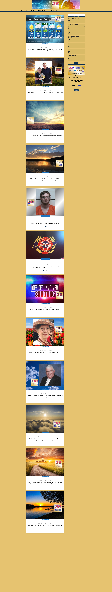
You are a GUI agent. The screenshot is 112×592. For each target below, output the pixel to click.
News (25, 10)
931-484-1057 (78, 85)
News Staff (40, 393)
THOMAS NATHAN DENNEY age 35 (45, 175)
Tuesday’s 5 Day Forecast (45, 46)
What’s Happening (31, 10)
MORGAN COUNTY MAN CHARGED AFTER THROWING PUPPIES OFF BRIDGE (45, 218)
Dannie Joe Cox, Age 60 (45, 435)
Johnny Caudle (40, 47)
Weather (47, 43)
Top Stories (48, 215)
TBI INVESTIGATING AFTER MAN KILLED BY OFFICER (45, 306)
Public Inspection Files (53, 10)
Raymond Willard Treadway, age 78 (45, 132)
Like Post (45, 47)
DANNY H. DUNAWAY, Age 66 (45, 522)
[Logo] (55, 5)
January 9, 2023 (44, 43)
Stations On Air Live (40, 10)
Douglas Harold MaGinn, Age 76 (45, 392)
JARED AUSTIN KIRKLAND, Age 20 (45, 479)
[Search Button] (84, 15)
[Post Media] (45, 29)
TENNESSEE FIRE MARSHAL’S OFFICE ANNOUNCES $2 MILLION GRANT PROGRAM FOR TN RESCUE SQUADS (45, 262)
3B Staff (40, 90)
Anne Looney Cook (45, 349)
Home (22, 10)
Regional (46, 215)
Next (49, 537)
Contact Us (46, 10)
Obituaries (47, 86)
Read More (44, 53)
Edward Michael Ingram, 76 (45, 89)
